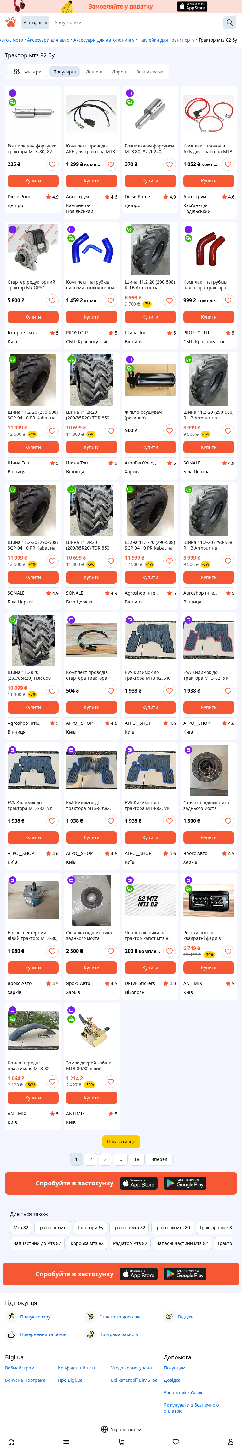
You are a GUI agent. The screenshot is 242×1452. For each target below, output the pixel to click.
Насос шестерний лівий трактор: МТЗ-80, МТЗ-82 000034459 (33, 935)
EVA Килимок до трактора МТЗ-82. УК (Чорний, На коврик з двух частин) (31, 805)
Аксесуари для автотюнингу (103, 40)
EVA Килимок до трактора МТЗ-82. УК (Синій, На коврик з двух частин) (147, 805)
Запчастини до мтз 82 (37, 1243)
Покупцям (174, 1368)
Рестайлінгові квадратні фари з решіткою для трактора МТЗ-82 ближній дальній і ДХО (208, 935)
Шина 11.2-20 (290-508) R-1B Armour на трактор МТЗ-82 (150, 285)
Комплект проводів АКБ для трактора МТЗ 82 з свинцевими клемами (207, 148)
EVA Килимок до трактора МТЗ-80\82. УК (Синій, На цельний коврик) (90, 805)
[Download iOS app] (139, 1183)
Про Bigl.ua (70, 1380)
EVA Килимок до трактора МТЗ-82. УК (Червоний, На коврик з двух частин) (207, 675)
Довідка (172, 1380)
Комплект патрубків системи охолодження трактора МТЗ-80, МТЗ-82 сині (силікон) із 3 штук (91, 285)
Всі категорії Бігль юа (134, 1380)
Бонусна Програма (25, 1380)
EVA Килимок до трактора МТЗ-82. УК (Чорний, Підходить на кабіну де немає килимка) (149, 675)
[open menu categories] (66, 1442)
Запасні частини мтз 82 (182, 1243)
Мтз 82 (21, 1227)
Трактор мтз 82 (129, 1227)
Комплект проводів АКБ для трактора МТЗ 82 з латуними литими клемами (90, 148)
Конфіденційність (77, 1368)
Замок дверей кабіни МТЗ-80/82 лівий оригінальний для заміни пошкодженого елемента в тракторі (90, 1065)
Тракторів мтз (53, 1227)
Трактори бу (90, 1227)
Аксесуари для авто (48, 40)
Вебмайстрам (19, 1368)
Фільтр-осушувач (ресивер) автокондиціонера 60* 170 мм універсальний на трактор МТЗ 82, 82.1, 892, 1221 (149, 415)
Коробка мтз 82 (87, 1243)
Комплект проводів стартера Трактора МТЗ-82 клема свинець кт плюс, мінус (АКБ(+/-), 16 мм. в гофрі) (91, 675)
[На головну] (10, 25)
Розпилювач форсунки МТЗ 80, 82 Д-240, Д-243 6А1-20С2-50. (149, 148)
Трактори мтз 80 (172, 1227)
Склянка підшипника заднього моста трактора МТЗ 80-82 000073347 (206, 805)
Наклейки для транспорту (166, 40)
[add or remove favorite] (52, 164)
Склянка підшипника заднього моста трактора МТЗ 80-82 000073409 (89, 935)
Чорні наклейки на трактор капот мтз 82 (148, 935)
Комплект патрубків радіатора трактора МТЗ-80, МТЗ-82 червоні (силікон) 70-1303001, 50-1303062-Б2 (206, 285)
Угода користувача (131, 1368)
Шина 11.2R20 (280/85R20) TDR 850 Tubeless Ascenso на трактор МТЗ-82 (88, 415)
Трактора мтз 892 (218, 1227)
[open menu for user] (230, 1442)
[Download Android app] (185, 1183)
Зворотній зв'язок (183, 1393)
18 (136, 1159)
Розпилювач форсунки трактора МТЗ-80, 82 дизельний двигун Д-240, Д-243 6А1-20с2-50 (32, 148)
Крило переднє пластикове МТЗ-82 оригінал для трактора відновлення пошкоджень (32, 1065)
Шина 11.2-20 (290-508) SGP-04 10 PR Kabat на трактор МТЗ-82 (33, 415)
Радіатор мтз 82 (130, 1243)
